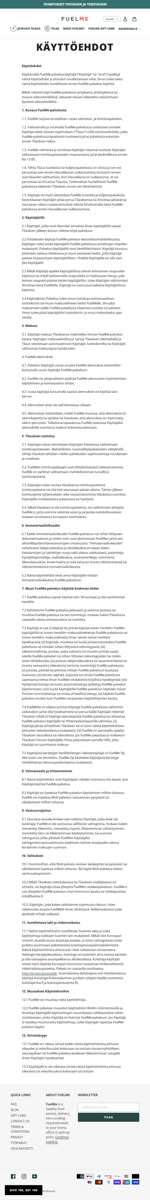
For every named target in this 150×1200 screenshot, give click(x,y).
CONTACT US (20, 1121)
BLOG (15, 1110)
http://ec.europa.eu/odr (39, 973)
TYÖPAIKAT (19, 1143)
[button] (112, 19)
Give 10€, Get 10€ (24, 1190)
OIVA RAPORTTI (22, 1148)
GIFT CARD (18, 1115)
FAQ (14, 1104)
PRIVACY (17, 1137)
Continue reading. (57, 1139)
